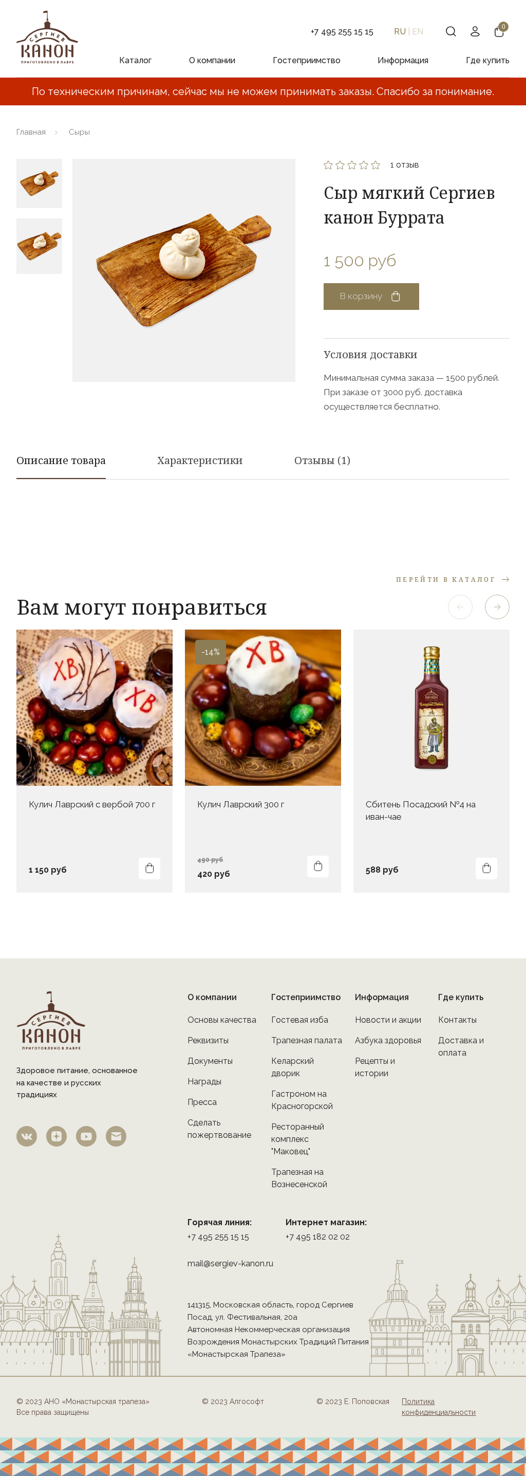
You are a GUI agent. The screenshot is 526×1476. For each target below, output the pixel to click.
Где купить (488, 60)
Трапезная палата (306, 1040)
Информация (403, 60)
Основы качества (221, 1020)
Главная (31, 132)
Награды (204, 1081)
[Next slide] (497, 607)
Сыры (79, 132)
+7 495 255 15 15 (218, 1237)
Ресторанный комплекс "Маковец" (297, 1139)
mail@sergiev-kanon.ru (230, 1263)
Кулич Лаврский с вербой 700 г (92, 804)
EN (417, 31)
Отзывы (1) (322, 460)
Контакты (457, 1020)
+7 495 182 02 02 (318, 1237)
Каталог (135, 60)
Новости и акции (388, 1020)
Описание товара (61, 460)
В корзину (361, 296)
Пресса (202, 1102)
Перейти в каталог (446, 579)
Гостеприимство (307, 60)
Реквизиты (208, 1040)
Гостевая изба (299, 1020)
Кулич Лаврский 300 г (240, 804)
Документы (210, 1061)
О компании (212, 60)
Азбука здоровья (388, 1040)
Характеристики (200, 460)
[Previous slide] (460, 607)
